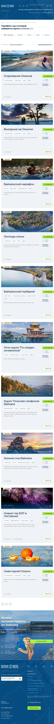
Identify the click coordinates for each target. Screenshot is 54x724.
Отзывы (36, 9)
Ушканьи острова (24, 354)
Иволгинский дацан (14, 354)
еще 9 (28, 408)
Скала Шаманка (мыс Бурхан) (19, 295)
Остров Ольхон (18, 80)
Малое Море (22, 408)
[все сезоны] (7, 35)
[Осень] (45, 35)
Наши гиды (30, 676)
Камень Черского (25, 520)
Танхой (16, 408)
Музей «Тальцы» (13, 188)
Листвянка (6, 520)
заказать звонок (34, 708)
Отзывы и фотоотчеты (32, 692)
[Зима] (28, 35)
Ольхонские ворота (8, 80)
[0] (51, 6)
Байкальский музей (23, 188)
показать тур (48, 96)
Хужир (24, 80)
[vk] (20, 6)
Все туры (21, 9)
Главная (2, 22)
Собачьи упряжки (18, 538)
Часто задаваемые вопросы (34, 680)
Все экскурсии (29, 9)
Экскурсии (8, 96)
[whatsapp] (23, 6)
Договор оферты (5, 718)
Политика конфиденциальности (35, 685)
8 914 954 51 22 (49, 12)
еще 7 (23, 240)
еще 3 (29, 575)
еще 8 (30, 188)
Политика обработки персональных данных (32, 689)
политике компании (41, 636)
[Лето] (36, 35)
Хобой (19, 240)
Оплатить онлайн (43, 9)
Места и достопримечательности (35, 683)
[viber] (52, 666)
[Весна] (19, 35)
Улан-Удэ (6, 354)
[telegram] (27, 6)
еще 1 (32, 520)
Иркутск (6, 188)
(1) (45, 44)
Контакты (50, 9)
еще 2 (29, 80)
